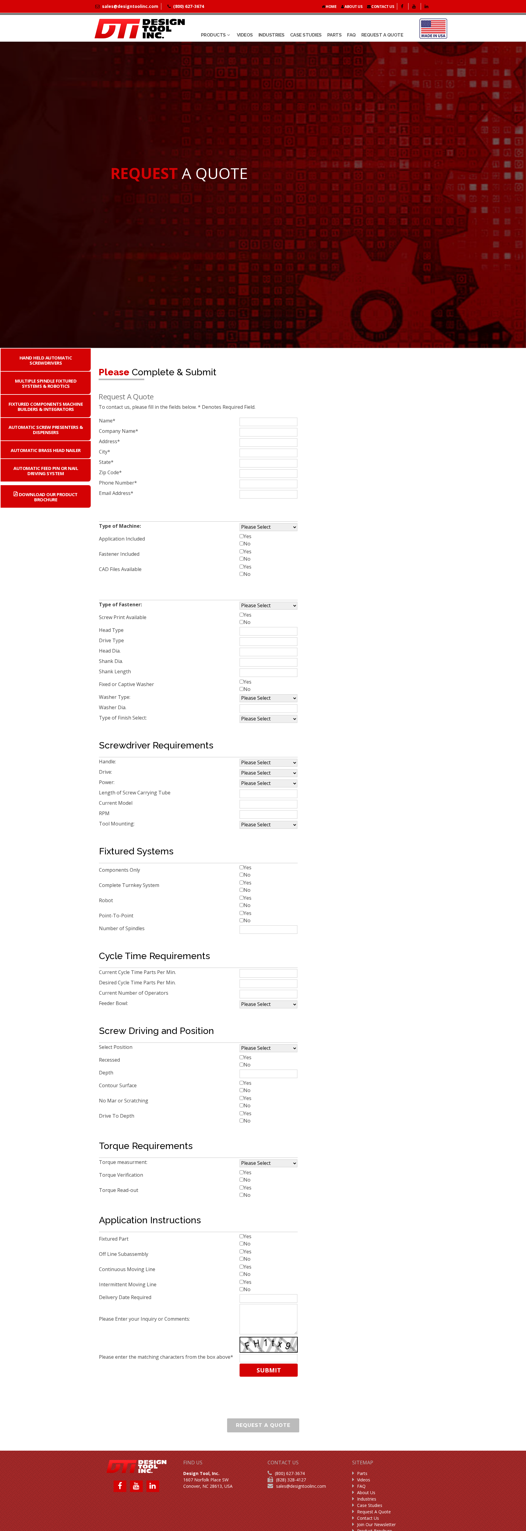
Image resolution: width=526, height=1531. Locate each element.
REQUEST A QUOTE (382, 35)
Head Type (112, 630)
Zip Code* (110, 472)
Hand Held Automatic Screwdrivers (45, 360)
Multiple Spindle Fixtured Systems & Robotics (46, 383)
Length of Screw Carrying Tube (135, 792)
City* (104, 451)
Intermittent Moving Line (128, 1284)
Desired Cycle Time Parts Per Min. (138, 982)
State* (106, 462)
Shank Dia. (111, 661)
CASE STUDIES (306, 35)
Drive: (106, 772)
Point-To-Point (117, 915)
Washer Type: (115, 697)
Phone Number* (118, 482)
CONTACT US (382, 6)
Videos (363, 1480)
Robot (106, 900)
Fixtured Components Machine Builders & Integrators (46, 406)
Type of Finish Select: (123, 717)
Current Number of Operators (134, 993)
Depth (106, 1072)
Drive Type (112, 640)
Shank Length (115, 671)
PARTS (334, 35)
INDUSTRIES (271, 35)
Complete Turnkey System (129, 885)
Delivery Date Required (126, 1297)
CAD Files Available (121, 569)
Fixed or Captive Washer (127, 684)
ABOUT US (353, 6)
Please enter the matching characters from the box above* (166, 1357)
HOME (331, 6)
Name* (107, 420)
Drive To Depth (117, 1115)
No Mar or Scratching (124, 1100)
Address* (109, 441)
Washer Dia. (113, 707)
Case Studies (369, 1505)
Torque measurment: (124, 1162)
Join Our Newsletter (376, 1524)
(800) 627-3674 (290, 1473)
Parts (362, 1473)
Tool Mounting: (117, 823)
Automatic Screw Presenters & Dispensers (46, 429)
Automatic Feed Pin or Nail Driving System (45, 470)
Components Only (120, 870)
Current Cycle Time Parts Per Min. (138, 972)
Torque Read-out (119, 1190)
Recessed (110, 1059)
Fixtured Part (114, 1238)
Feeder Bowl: (114, 1003)
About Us (366, 1492)
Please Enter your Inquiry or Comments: (145, 1319)
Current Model (116, 803)
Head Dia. (110, 650)
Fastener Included (120, 554)
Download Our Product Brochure (48, 497)
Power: (107, 782)
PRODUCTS (213, 35)
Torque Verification (121, 1175)
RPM (105, 813)
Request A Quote (374, 1512)
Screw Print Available (123, 617)
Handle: (108, 761)
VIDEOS (245, 35)
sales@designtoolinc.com (301, 1486)
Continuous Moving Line (127, 1269)
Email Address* (116, 493)
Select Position (116, 1047)
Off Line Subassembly (124, 1254)
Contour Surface (118, 1085)
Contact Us (368, 1518)
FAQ (351, 35)
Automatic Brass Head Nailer (46, 450)
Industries (366, 1499)
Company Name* (118, 431)
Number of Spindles (122, 928)
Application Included (122, 538)
